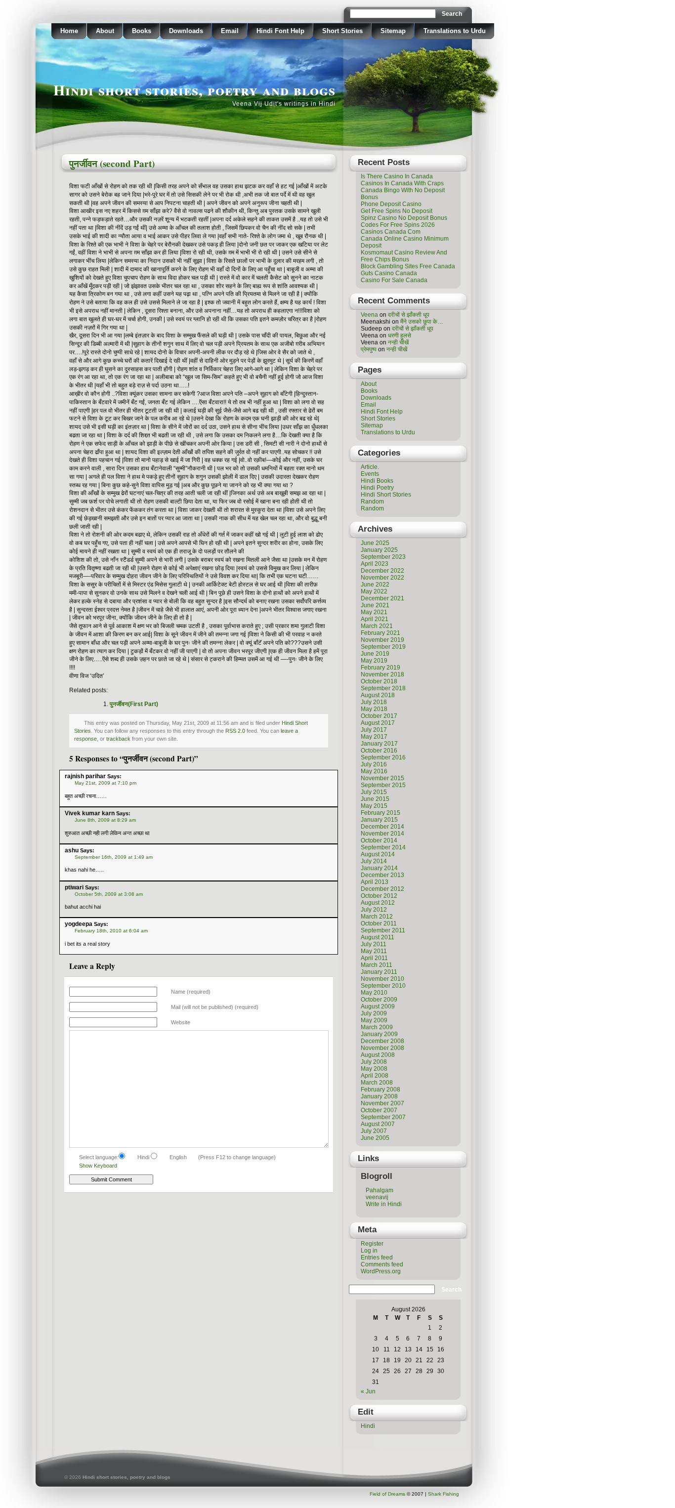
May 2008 (374, 1068)
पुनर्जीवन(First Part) (134, 704)
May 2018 (374, 709)
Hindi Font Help (280, 31)
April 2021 (374, 619)
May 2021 (374, 612)
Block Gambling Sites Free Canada (408, 266)
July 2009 (374, 1013)
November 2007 (382, 1103)
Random (372, 501)
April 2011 (374, 958)
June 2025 (375, 543)
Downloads (186, 31)
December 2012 (382, 888)
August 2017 (378, 722)
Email (230, 31)
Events (370, 473)
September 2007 (383, 1117)
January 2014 (379, 868)
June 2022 (375, 584)
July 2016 (374, 764)
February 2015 (380, 812)
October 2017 (379, 715)
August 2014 (378, 854)
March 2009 (377, 1027)
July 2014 (374, 861)
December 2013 (382, 875)
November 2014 (382, 833)
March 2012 (377, 916)
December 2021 (382, 598)
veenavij (377, 1197)
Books (141, 31)
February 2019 (380, 667)
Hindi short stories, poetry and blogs (194, 89)
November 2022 (382, 577)
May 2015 (374, 805)
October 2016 (379, 750)
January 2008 (379, 1096)
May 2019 (374, 660)
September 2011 (383, 930)
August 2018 (378, 695)
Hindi (368, 1426)
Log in (369, 1250)
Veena (369, 314)
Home (69, 31)
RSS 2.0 (235, 731)
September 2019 (383, 646)
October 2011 (379, 923)
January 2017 (379, 743)
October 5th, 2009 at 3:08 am (109, 894)
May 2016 (374, 771)
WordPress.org (381, 1271)
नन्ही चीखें (398, 342)
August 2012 (378, 902)
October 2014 (379, 840)
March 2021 (377, 626)
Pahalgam (379, 1190)
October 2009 (379, 999)
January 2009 (379, 1034)
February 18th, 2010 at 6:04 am (111, 930)
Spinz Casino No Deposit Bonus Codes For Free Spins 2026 (404, 221)
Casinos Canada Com (391, 231)
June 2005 (375, 1137)
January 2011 (379, 971)
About (105, 31)
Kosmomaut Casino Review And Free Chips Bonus (404, 256)
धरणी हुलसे (399, 335)
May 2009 (374, 1020)
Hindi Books (377, 480)
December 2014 (382, 826)
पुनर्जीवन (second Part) (112, 163)
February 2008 (380, 1089)
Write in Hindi (384, 1204)
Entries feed (377, 1257)
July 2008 (374, 1061)
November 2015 (382, 778)
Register (372, 1243)
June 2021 (375, 605)
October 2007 (379, 1110)
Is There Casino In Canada (397, 176)
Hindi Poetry (377, 487)
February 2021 (380, 632)
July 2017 (374, 729)
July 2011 (373, 944)
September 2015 (383, 785)
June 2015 (375, 799)
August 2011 (377, 937)
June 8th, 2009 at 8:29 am (105, 820)
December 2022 (382, 570)
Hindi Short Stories (386, 494)
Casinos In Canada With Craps (402, 183)
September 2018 (383, 688)
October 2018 (379, 681)
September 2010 (383, 985)
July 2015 (374, 792)
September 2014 (383, 847)
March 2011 (376, 965)
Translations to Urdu (454, 31)
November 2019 (382, 639)
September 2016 (383, 757)
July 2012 (374, 909)
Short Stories (342, 31)
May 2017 (374, 736)
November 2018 (382, 674)
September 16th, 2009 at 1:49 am (114, 857)
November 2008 (382, 1048)
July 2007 (374, 1131)
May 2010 (374, 992)
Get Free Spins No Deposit (396, 211)
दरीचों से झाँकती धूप (408, 314)
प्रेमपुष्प (369, 349)
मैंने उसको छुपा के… (421, 321)
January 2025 (379, 549)
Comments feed (382, 1264)
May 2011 (374, 951)
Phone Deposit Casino (391, 204)
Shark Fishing (443, 1494)
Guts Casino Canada (389, 273)
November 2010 (382, 978)
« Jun (368, 1391)
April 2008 (374, 1075)
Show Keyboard (98, 1166)
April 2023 (374, 563)
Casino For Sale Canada (394, 280)
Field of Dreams (387, 1494)
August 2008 (378, 1054)
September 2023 (383, 556)
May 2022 (374, 591)
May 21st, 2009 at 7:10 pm (105, 783)
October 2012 (379, 895)
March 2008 (377, 1082)
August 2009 (378, 1006)
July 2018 (374, 702)
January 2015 (379, 819)
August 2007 (378, 1124)
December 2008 (382, 1041)
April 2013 (374, 882)
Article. (370, 466)
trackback (118, 739)
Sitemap (393, 31)
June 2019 (375, 653)
